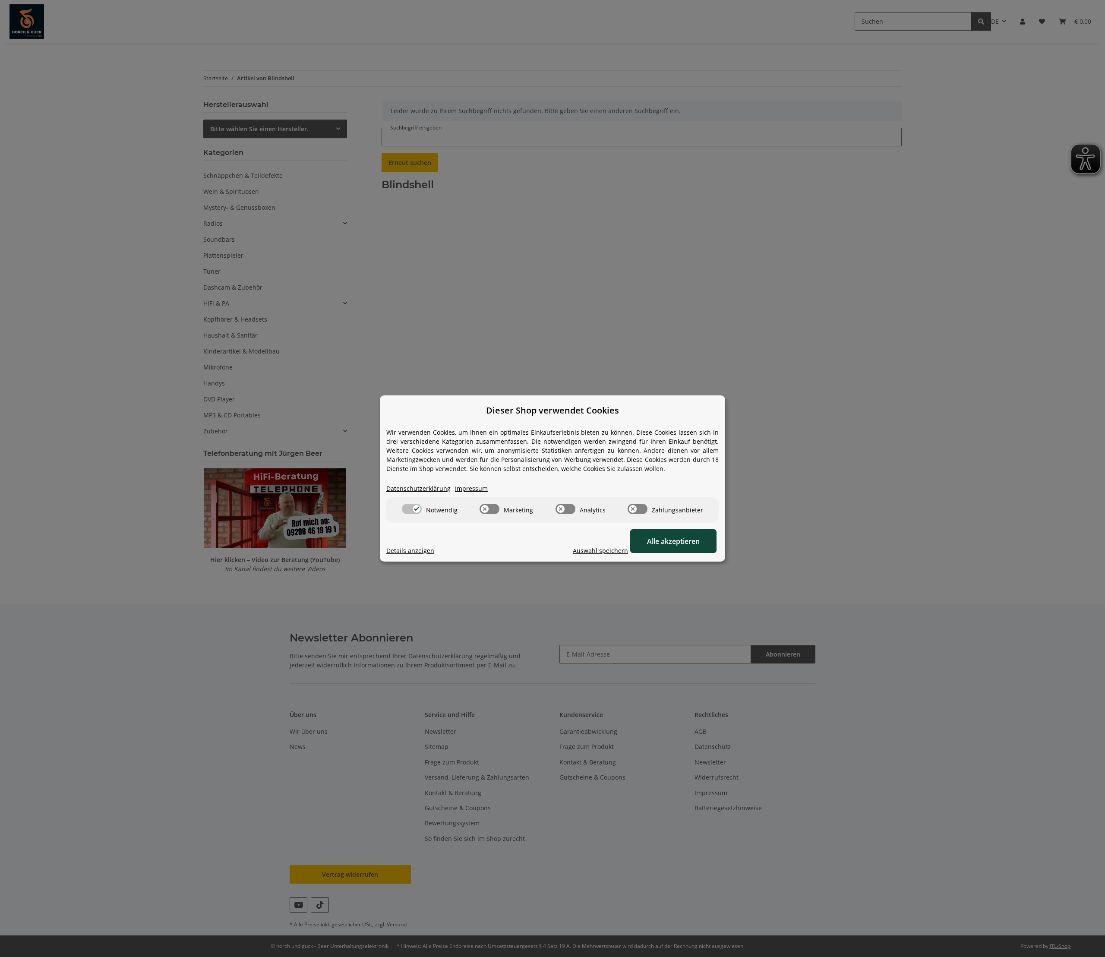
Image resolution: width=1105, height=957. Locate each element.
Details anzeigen (410, 550)
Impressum (471, 488)
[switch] (412, 509)
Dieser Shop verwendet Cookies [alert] (552, 410)
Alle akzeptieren (673, 541)
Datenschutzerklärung (418, 488)
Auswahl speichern (600, 550)
